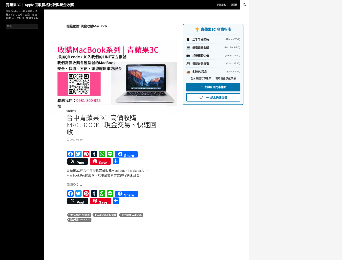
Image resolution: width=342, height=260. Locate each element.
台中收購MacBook (132, 215)
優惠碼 (234, 4)
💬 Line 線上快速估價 (213, 97)
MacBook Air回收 (80, 215)
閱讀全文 (74, 185)
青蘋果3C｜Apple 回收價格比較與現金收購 (40, 5)
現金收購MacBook (80, 219)
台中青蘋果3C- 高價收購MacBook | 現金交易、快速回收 (111, 125)
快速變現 (221, 4)
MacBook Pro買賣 (105, 215)
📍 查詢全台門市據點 (213, 87)
